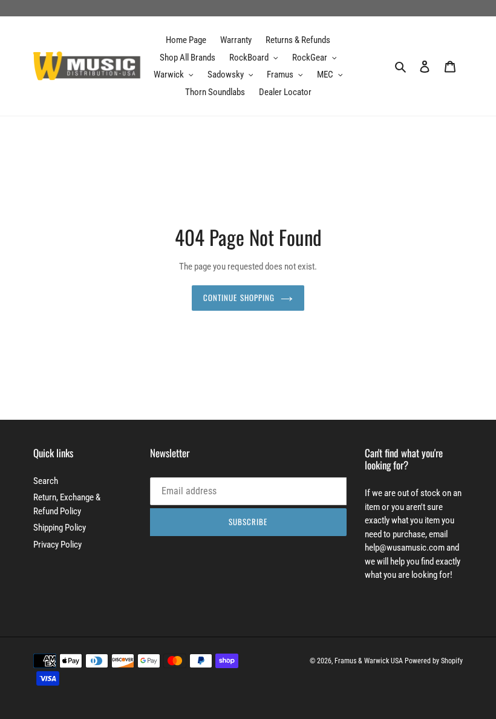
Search (45, 480)
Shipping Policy (59, 527)
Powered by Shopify (434, 661)
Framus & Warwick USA (368, 661)
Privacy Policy (57, 544)
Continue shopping (239, 297)
